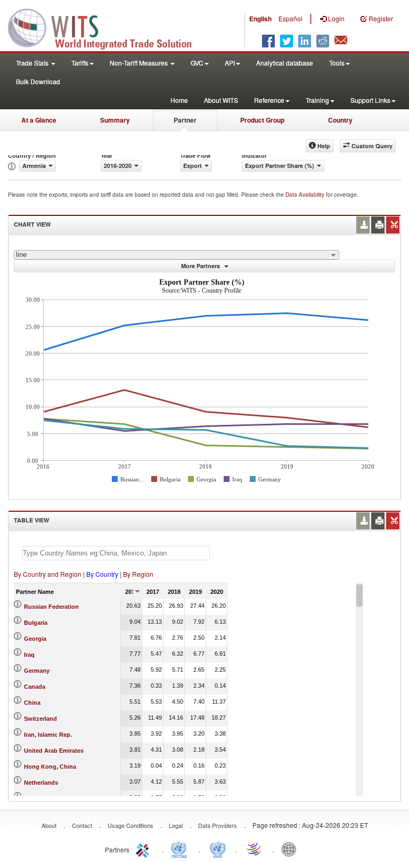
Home (179, 99)
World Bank (291, 848)
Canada (34, 686)
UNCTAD (181, 848)
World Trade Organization (254, 848)
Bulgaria (35, 622)
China (32, 702)
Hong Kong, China (50, 766)
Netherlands (41, 782)
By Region (138, 573)
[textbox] (116, 553)
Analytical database (284, 62)
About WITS (221, 99)
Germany (37, 670)
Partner (185, 120)
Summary (115, 120)
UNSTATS (217, 848)
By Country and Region (47, 573)
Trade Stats (33, 62)
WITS (106, 26)
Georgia (35, 638)
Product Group (262, 120)
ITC (144, 848)
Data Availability (305, 194)
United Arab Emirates (54, 750)
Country (340, 120)
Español (290, 18)
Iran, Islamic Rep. (48, 734)
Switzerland (40, 718)
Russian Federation (51, 606)
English (260, 18)
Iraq (29, 654)
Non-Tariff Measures (139, 62)
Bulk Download (38, 81)
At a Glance (38, 120)
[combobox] (176, 255)
